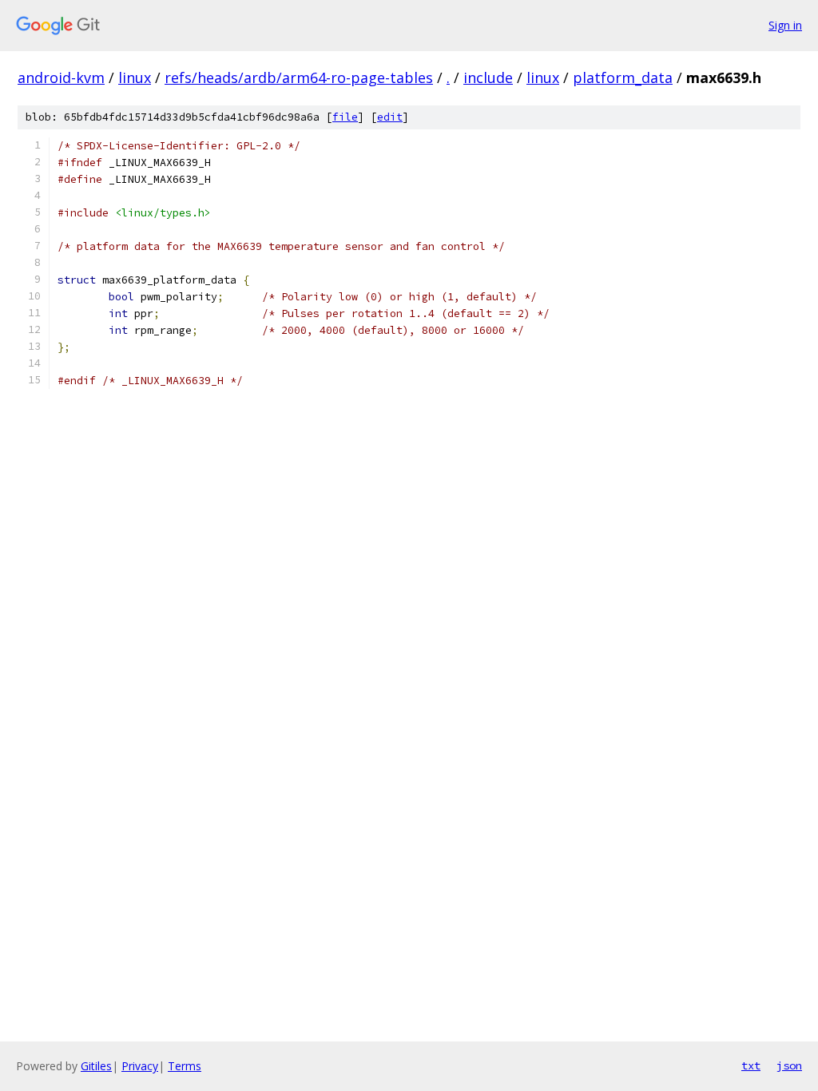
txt (750, 1065)
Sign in (785, 25)
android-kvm (61, 77)
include (488, 77)
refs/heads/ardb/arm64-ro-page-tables (299, 77)
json (789, 1065)
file (345, 117)
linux (134, 77)
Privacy (139, 1065)
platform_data (623, 77)
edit (390, 117)
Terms (184, 1065)
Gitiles (96, 1065)
